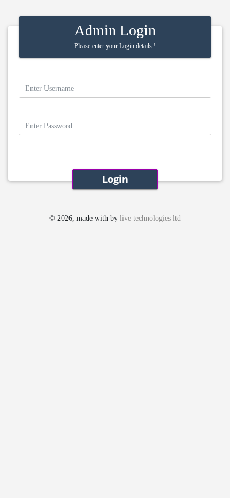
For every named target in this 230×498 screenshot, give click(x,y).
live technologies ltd (150, 218)
